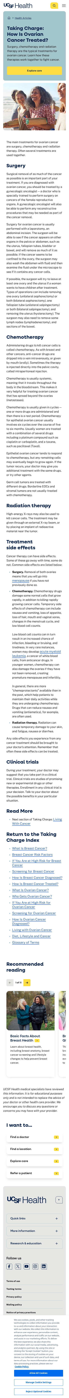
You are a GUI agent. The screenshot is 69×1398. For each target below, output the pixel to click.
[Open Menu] (64, 6)
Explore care (34, 70)
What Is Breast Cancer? (29, 848)
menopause (20, 580)
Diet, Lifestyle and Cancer (31, 936)
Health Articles (23, 18)
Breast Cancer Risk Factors (32, 855)
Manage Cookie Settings (38, 1382)
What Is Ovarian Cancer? (30, 890)
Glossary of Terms (25, 942)
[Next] (26, 982)
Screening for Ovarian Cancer (34, 913)
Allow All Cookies (38, 1373)
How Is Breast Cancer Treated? (35, 884)
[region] (34, 1356)
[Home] (19, 6)
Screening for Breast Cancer (33, 871)
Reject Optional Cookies (38, 1391)
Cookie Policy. (22, 1366)
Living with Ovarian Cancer (32, 930)
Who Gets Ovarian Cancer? (32, 896)
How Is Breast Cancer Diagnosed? (37, 878)
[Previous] (9, 982)
